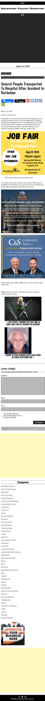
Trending (4, 615)
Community (5, 507)
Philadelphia (5, 579)
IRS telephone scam (8, 540)
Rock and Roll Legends (9, 591)
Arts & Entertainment (8, 489)
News (3, 564)
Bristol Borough (6, 495)
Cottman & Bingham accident (28, 292)
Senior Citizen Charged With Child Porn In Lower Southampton (23, 356)
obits (3, 573)
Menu (22, 3)
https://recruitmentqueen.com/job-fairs (19, 178)
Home (3, 73)
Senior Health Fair (7, 597)
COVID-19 (4, 510)
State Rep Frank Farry (9, 606)
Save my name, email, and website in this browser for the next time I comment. (12, 416)
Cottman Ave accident (9, 294)
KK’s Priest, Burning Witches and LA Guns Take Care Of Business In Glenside (23, 323)
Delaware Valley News (25, 699)
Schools (4, 594)
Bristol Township (7, 498)
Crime (9, 73)
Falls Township (6, 522)
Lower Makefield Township (11, 552)
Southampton (6, 600)
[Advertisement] (22, 40)
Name (3, 398)
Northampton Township (9, 570)
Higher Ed (4, 537)
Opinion (4, 576)
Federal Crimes (6, 525)
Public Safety (6, 588)
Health (3, 534)
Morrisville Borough (8, 558)
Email (3, 406)
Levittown (4, 546)
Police (3, 582)
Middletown (5, 555)
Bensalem (4, 492)
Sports (3, 603)
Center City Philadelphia (10, 501)
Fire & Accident (6, 528)
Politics (4, 585)
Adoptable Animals (8, 486)
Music (3, 561)
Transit (3, 612)
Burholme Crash (11, 292)
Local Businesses (7, 549)
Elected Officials (7, 516)
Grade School (6, 531)
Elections (4, 519)
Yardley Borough (7, 618)
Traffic (3, 609)
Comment (4, 376)
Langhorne (5, 543)
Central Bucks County (9, 504)
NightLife (4, 567)
